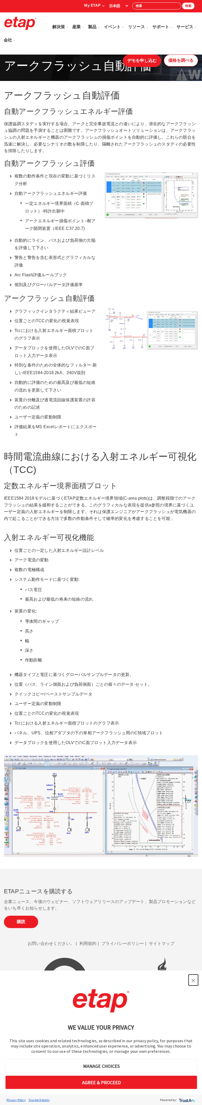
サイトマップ (161, 943)
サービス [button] (184, 27)
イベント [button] (112, 27)
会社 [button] (8, 40)
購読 (21, 921)
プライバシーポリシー (122, 943)
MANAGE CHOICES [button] (101, 1066)
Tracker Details (38, 1100)
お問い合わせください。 (51, 943)
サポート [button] (160, 27)
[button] (193, 980)
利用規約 (88, 943)
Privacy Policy (16, 1100)
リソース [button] (136, 27)
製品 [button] (92, 27)
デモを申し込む (142, 60)
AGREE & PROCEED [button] (101, 1082)
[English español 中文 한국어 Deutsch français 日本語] (118, 6)
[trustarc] (186, 1100)
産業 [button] (76, 27)
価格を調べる (181, 60)
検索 (188, 6)
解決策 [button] (58, 27)
